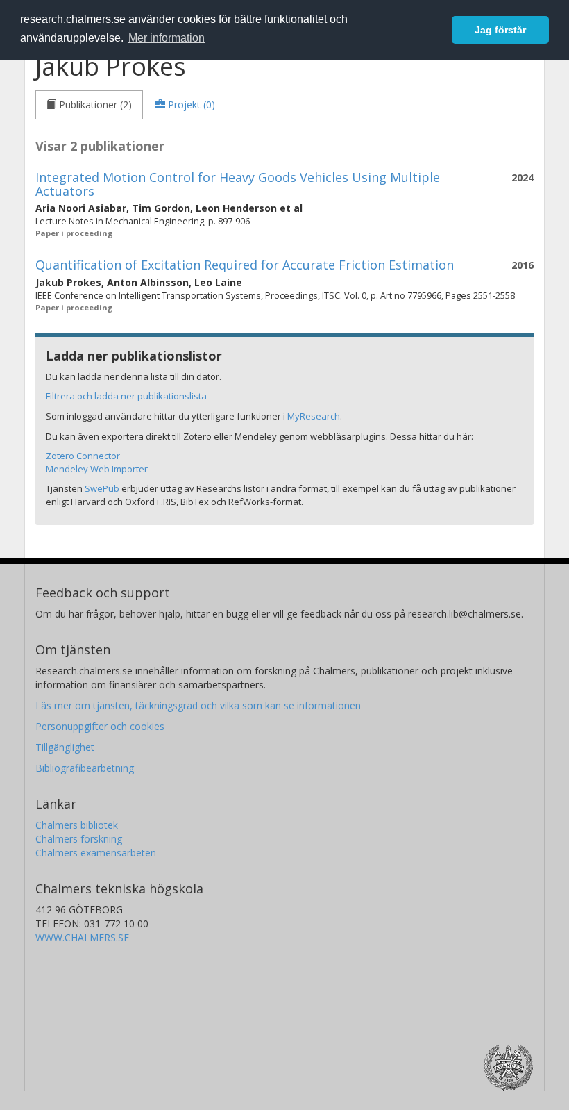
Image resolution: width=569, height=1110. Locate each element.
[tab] (89, 104)
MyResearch (313, 416)
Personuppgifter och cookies (99, 726)
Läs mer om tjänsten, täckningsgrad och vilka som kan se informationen (198, 705)
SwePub (102, 488)
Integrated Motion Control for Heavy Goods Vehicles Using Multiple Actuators (237, 184)
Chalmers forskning (78, 838)
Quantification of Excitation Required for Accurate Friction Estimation (244, 264)
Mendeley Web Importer (97, 469)
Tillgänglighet (64, 747)
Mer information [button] (166, 38)
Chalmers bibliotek (76, 824)
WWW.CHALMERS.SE (82, 937)
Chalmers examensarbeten (95, 852)
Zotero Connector (83, 455)
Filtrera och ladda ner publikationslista (126, 396)
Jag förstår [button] (500, 29)
